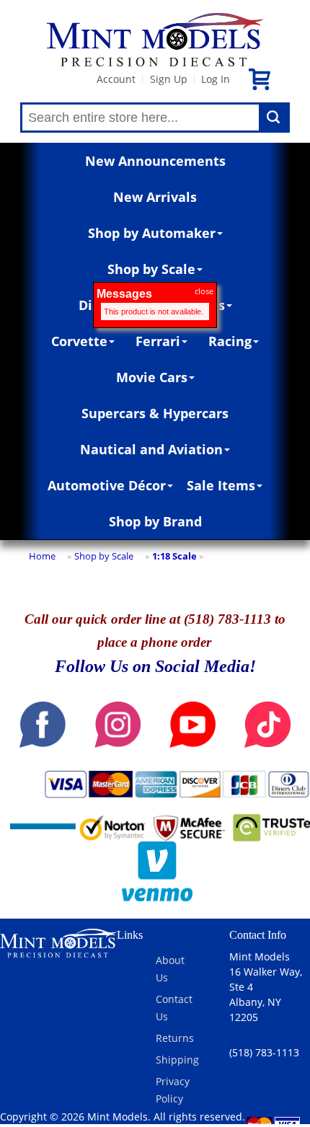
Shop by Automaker (152, 233)
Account (116, 79)
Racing (230, 341)
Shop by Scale (151, 269)
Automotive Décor (107, 485)
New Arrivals (155, 196)
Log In (215, 79)
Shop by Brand (155, 521)
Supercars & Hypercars (155, 413)
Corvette (79, 341)
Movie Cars (151, 377)
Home (42, 555)
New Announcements (155, 160)
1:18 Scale (174, 555)
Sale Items (221, 485)
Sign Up (168, 79)
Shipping (177, 1059)
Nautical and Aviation (151, 449)
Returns (175, 1038)
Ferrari (158, 341)
